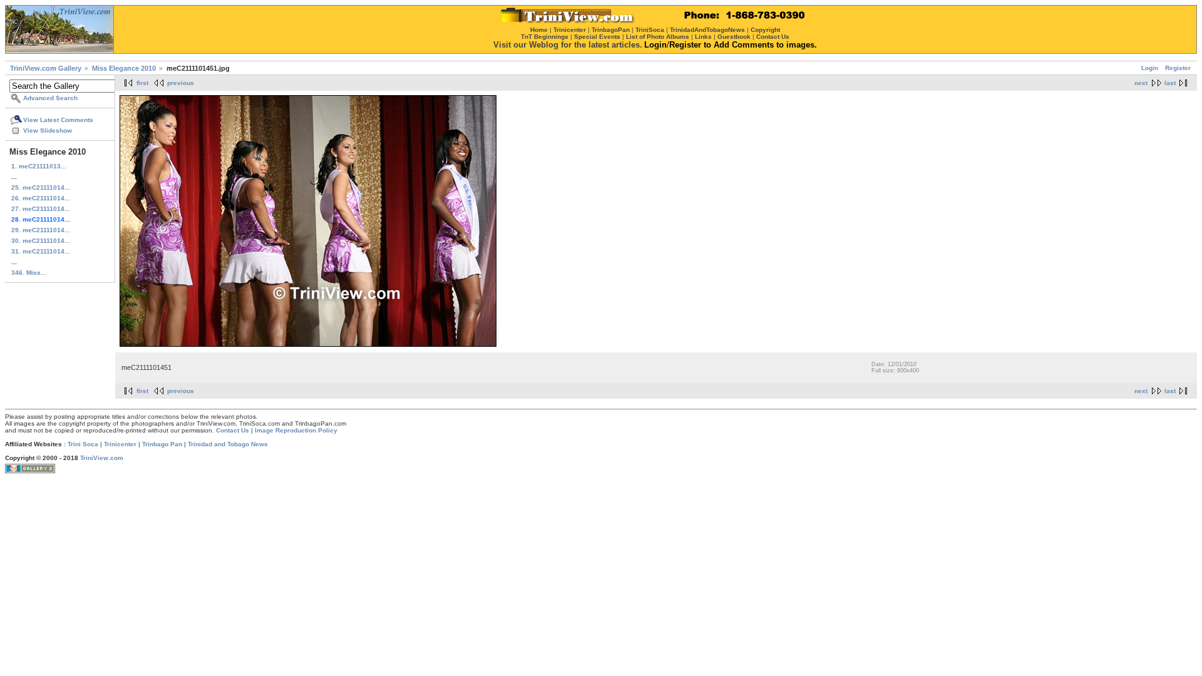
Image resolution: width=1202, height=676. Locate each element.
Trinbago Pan (162, 444)
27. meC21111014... (40, 208)
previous (180, 82)
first (142, 82)
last (1170, 82)
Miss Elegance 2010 (124, 68)
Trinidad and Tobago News (228, 444)
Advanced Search (50, 98)
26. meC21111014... (40, 198)
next (1141, 82)
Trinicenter (120, 444)
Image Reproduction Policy (296, 430)
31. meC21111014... (40, 251)
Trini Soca (83, 444)
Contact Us (232, 430)
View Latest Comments (58, 119)
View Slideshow (47, 130)
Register (1178, 67)
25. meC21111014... (40, 187)
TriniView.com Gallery (45, 68)
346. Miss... (28, 272)
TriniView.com (101, 457)
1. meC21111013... (38, 166)
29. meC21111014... (40, 230)
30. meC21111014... (40, 240)
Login (1149, 67)
